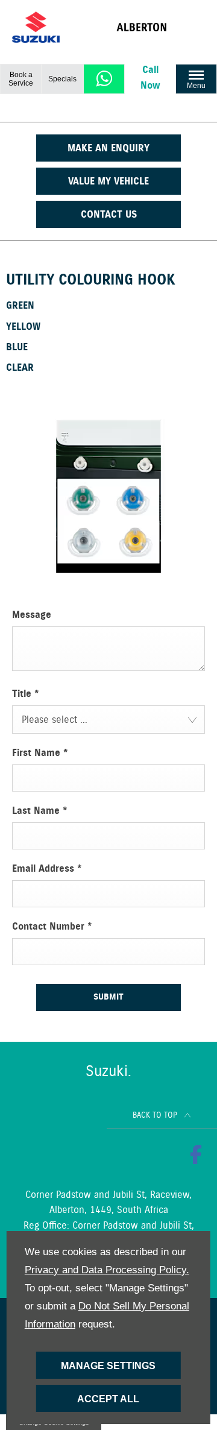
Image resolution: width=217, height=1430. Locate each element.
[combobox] (108, 719)
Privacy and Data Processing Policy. (107, 1270)
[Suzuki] (36, 27)
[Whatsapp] (104, 78)
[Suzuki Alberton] (160, 27)
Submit (108, 997)
